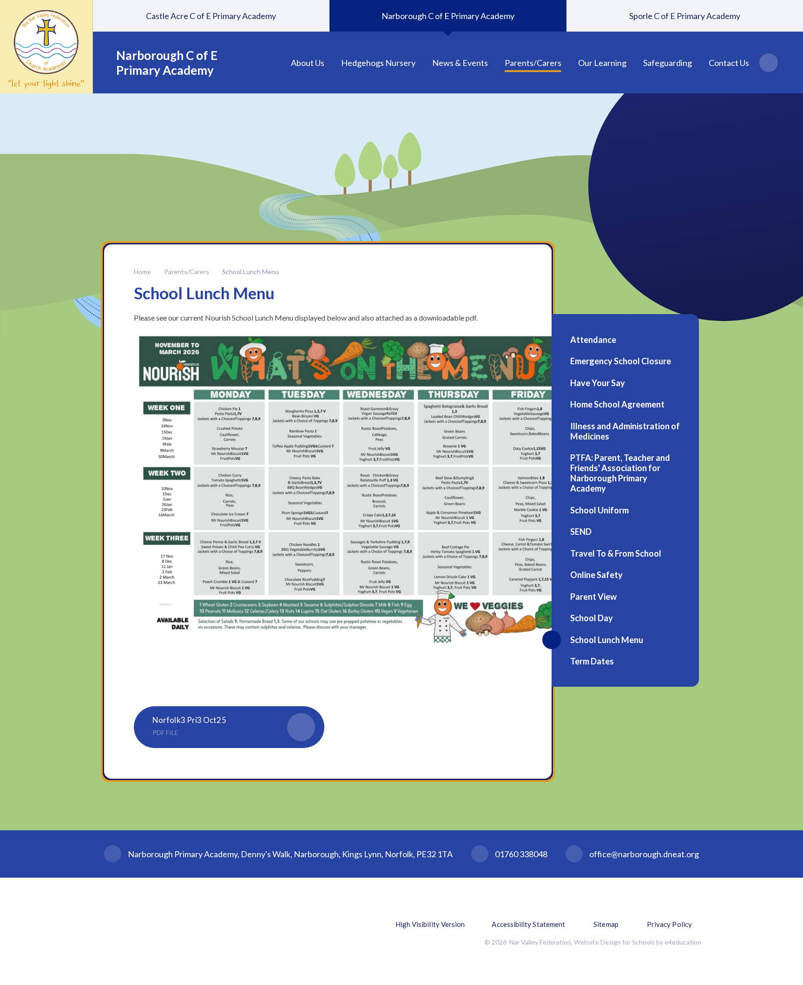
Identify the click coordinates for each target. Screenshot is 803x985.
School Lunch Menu (250, 272)
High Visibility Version (430, 924)
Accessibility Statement (528, 924)
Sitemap (606, 924)
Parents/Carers (186, 272)
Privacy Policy (669, 924)
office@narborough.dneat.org (644, 854)
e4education (683, 942)
